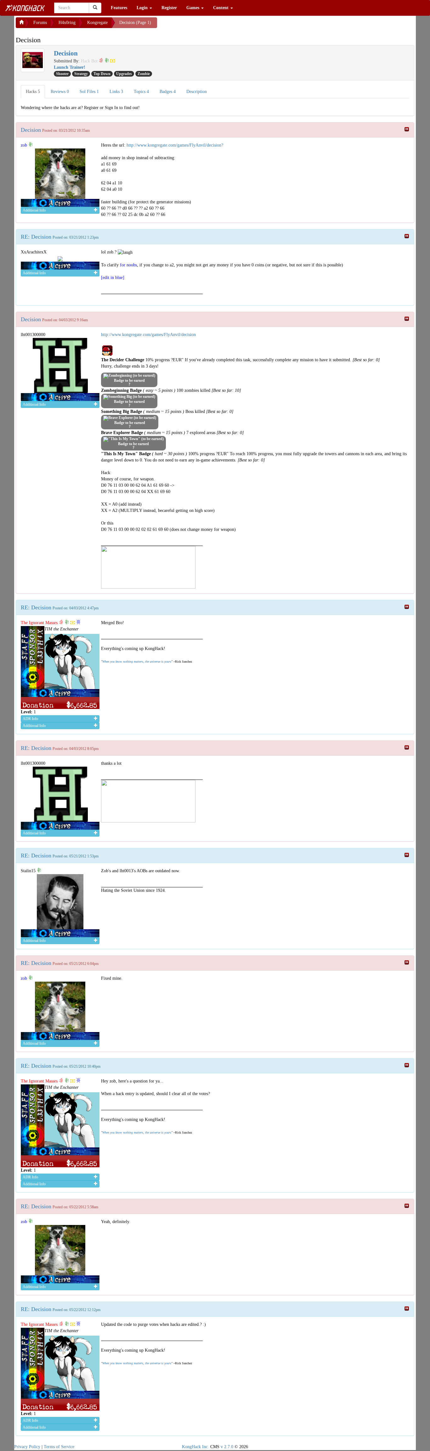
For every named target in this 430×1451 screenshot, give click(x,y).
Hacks (33, 91)
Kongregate (97, 22)
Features (119, 7)
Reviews (60, 91)
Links (116, 91)
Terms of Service (59, 1446)
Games (193, 7)
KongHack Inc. (195, 1446)
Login (143, 7)
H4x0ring (67, 22)
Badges (168, 91)
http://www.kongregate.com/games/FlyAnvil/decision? (175, 145)
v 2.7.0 (227, 1446)
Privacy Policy (27, 1446)
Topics (141, 91)
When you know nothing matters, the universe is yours (136, 661)
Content (221, 7)
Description (196, 91)
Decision (31, 130)
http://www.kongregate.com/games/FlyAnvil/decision (148, 334)
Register (169, 7)
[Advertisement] (207, 25)
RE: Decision (36, 237)
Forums (40, 22)
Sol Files (89, 91)
